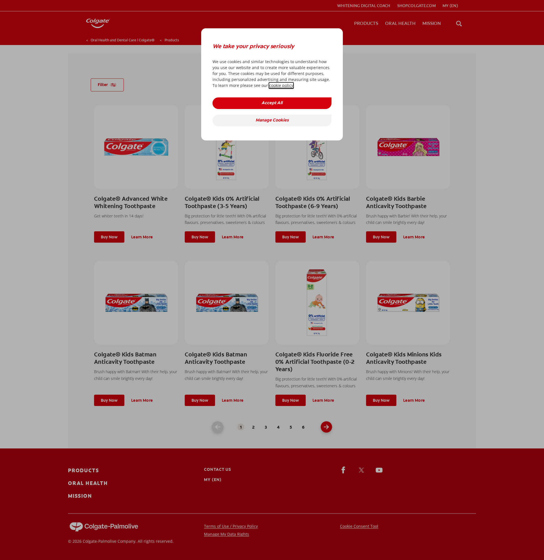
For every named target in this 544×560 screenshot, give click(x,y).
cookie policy (281, 85)
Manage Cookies (272, 120)
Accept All (272, 103)
